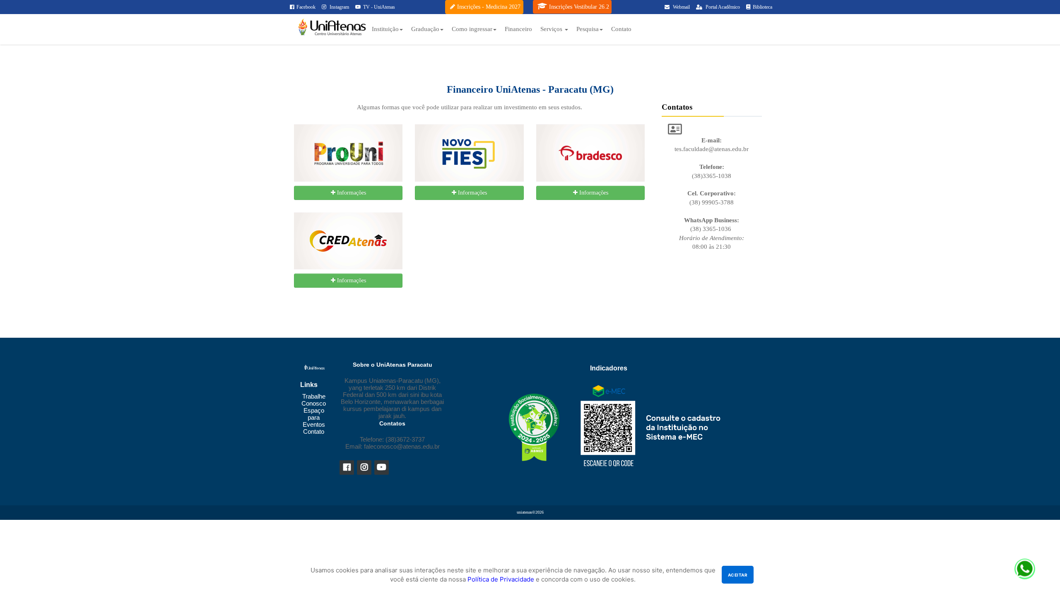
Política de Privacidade (500, 579)
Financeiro (518, 29)
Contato (621, 29)
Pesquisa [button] (587, 29)
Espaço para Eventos (314, 417)
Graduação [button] (425, 29)
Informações (350, 193)
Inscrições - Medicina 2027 (488, 7)
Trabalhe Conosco (313, 400)
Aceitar (737, 574)
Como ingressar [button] (472, 29)
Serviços (552, 29)
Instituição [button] (385, 29)
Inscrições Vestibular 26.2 (579, 7)
